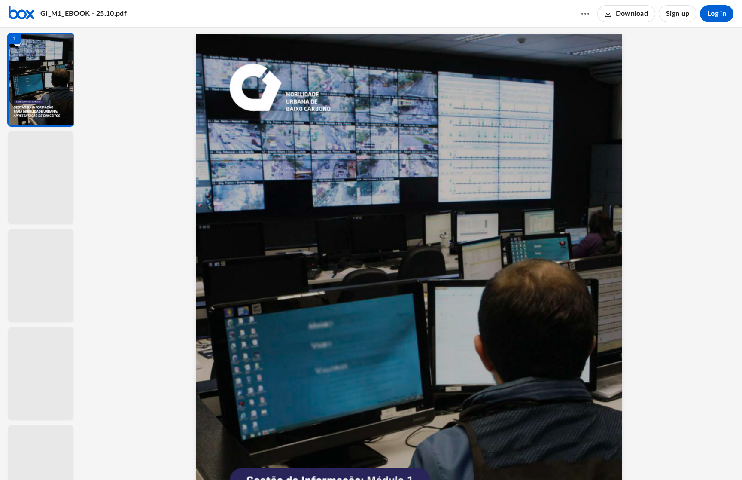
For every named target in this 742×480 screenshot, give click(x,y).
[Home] (21, 14)
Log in (716, 13)
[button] (41, 79)
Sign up (677, 13)
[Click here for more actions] (585, 13)
